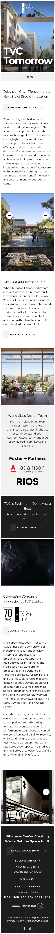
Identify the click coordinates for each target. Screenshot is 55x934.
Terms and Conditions (36, 921)
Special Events (27, 886)
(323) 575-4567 (28, 879)
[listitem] (23, 263)
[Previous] (9, 215)
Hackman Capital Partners (27, 896)
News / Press (27, 891)
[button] (5, 7)
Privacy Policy (14, 921)
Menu (29, 76)
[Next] (45, 215)
